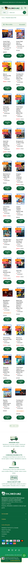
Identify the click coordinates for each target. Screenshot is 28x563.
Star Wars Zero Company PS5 (7, 240)
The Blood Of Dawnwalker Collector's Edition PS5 (19, 403)
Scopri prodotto (15, 560)
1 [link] (10, 425)
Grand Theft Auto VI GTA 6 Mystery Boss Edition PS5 (7, 44)
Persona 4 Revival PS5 (19, 338)
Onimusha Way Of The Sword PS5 (6, 108)
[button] (2, 8)
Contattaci (4, 534)
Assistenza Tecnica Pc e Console (10, 527)
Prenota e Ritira (5, 532)
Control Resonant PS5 (7, 271)
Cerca (3, 536)
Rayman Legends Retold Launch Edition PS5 (7, 403)
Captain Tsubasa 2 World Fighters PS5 (19, 209)
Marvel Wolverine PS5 (7, 74)
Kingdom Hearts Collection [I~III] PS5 (19, 176)
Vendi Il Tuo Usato (6, 529)
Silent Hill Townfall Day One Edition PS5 (6, 144)
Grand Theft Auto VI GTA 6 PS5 (19, 43)
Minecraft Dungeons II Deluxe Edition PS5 (6, 370)
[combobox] (17, 12)
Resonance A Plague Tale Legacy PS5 (6, 175)
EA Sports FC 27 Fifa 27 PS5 (20, 142)
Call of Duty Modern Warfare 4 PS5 (7, 208)
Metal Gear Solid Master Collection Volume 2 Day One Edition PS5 (19, 304)
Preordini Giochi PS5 (11, 17)
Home (3, 17)
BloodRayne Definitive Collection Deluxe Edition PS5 (6, 303)
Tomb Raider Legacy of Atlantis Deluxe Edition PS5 (20, 370)
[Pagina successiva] (17, 425)
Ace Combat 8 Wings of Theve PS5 (19, 241)
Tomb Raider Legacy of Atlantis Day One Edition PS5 (19, 110)
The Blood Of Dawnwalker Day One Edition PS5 (19, 76)
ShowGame (11, 554)
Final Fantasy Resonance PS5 (7, 338)
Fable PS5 (18, 270)
